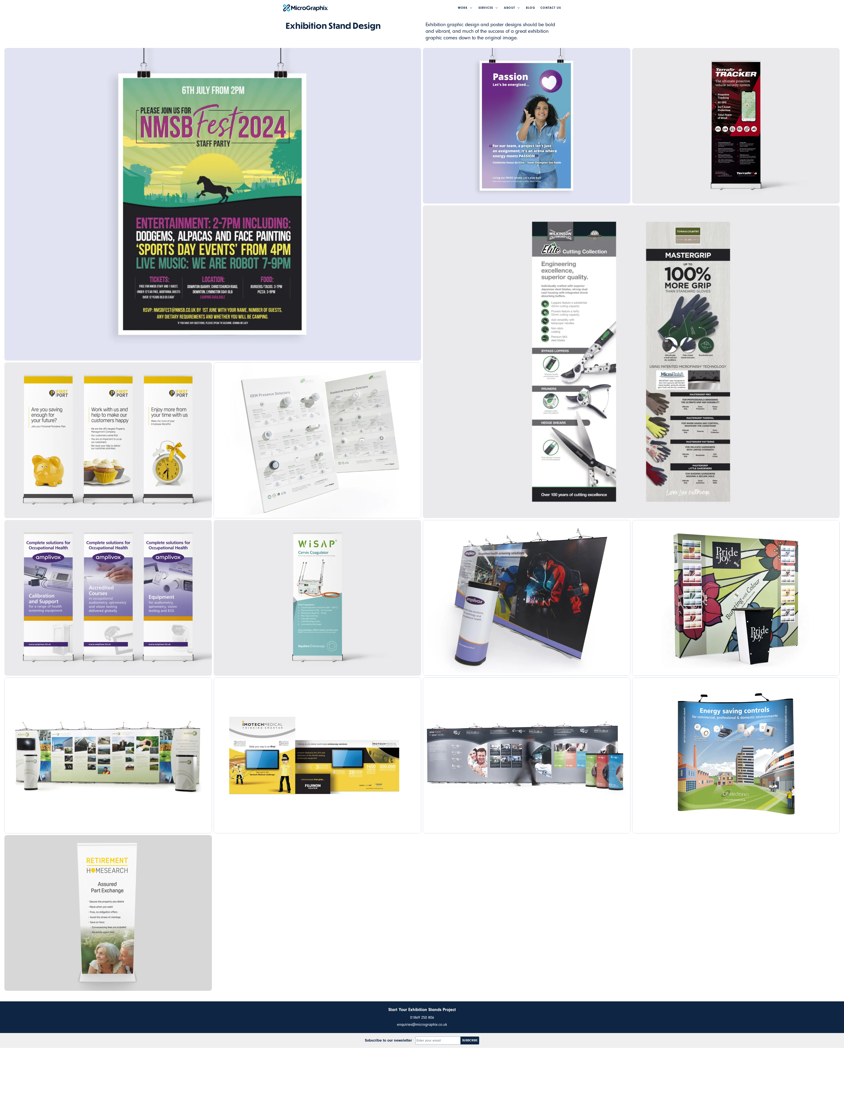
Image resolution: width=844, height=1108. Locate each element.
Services (485, 8)
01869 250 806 (422, 1017)
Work (463, 8)
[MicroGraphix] (305, 7)
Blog (530, 8)
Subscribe (469, 1040)
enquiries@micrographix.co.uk (422, 1024)
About (509, 8)
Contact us (550, 8)
